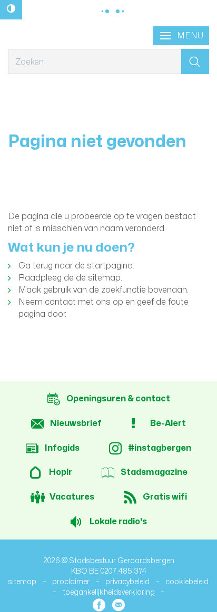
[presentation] (181, 35)
